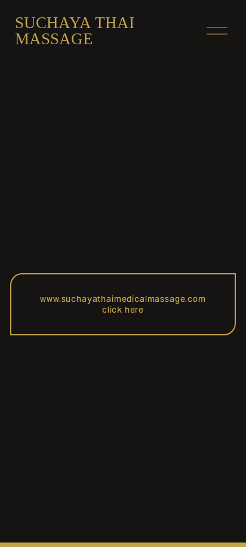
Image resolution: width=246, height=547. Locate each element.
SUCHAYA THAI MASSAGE (74, 31)
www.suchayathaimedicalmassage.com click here (122, 304)
